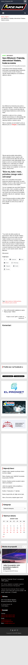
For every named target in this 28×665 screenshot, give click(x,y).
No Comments (22, 66)
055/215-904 (11, 615)
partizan (19, 301)
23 (24, 530)
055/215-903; (4, 615)
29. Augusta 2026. (7, 571)
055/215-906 (11, 616)
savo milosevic (5, 302)
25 (7, 532)
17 (4, 530)
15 (20, 528)
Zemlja (12, 561)
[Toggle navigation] (3, 13)
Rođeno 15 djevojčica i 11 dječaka (11, 491)
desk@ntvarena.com (9, 623)
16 (24, 528)
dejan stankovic (9, 301)
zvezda (15, 302)
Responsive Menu (25, 1)
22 (20, 530)
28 (17, 532)
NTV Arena (15, 66)
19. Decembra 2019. (7, 66)
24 (4, 532)
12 (10, 528)
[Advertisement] (14, 37)
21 (17, 530)
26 (10, 532)
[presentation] (23, 547)
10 (4, 528)
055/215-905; (4, 616)
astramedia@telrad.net (7, 621)
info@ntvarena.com (6, 620)
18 (7, 530)
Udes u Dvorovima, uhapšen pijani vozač (12, 497)
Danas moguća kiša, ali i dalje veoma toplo (13, 494)
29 (20, 532)
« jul (3, 536)
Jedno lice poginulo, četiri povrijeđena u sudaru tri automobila (11, 567)
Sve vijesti (10, 55)
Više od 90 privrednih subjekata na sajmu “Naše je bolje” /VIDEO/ (14, 311)
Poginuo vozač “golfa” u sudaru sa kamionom (15, 317)
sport (11, 302)
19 (10, 530)
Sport (4, 55)
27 (14, 532)
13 (14, 528)
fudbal (14, 301)
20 (14, 530)
